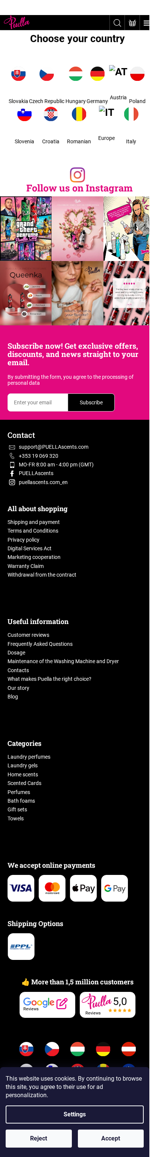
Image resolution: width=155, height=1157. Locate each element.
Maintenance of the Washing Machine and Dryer (63, 661)
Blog (13, 697)
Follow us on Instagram (79, 188)
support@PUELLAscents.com (53, 447)
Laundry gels (23, 765)
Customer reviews (28, 635)
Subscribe (91, 402)
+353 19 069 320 (38, 456)
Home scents (23, 774)
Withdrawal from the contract (42, 575)
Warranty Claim (26, 566)
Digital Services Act (30, 548)
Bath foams (21, 801)
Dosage (16, 653)
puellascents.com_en (43, 482)
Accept (110, 1138)
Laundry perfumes (29, 757)
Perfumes (19, 792)
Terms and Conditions (33, 531)
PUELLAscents (36, 473)
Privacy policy (24, 540)
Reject (38, 1138)
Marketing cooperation (34, 557)
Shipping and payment (34, 522)
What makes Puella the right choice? (49, 679)
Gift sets (17, 809)
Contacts (18, 670)
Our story (18, 688)
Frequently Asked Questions (40, 644)
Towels (16, 818)
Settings (75, 1114)
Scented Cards (24, 783)
